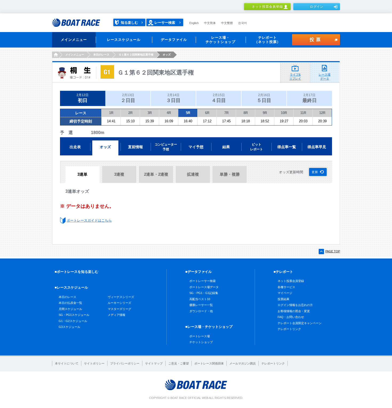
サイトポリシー (94, 363)
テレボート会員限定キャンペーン (300, 323)
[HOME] (55, 55)
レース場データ (324, 76)
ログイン (317, 7)
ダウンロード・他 (201, 311)
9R (265, 113)
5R (188, 113)
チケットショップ (201, 342)
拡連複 (193, 174)
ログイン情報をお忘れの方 (295, 305)
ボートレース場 (199, 336)
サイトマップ (154, 363)
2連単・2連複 (156, 174)
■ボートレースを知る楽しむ (76, 272)
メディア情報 (116, 314)
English (194, 23)
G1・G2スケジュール (73, 321)
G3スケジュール (69, 326)
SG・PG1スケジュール (74, 314)
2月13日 (128, 98)
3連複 (119, 174)
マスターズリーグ (119, 309)
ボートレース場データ (204, 287)
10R (284, 113)
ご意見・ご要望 (178, 363)
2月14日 (173, 98)
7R (226, 113)
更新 (315, 172)
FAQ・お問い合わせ (291, 317)
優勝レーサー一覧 (201, 305)
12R (322, 113)
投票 (316, 39)
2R (130, 113)
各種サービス (286, 287)
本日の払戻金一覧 (70, 302)
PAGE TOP (332, 251)
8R (245, 113)
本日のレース (67, 297)
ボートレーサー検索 (202, 281)
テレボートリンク (289, 329)
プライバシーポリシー (124, 363)
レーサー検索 (164, 23)
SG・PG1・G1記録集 (203, 293)
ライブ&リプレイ (295, 76)
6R (207, 113)
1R (111, 113)
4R (169, 113)
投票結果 (283, 299)
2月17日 (309, 98)
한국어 (242, 23)
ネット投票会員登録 (267, 7)
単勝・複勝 (230, 174)
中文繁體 (227, 23)
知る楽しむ (129, 23)
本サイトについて (66, 363)
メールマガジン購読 (242, 363)
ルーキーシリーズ (119, 302)
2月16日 (264, 98)
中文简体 (210, 23)
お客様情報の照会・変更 (294, 311)
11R (303, 113)
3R (149, 113)
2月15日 (218, 98)
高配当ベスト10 (199, 299)
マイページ (285, 293)
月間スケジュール (70, 309)
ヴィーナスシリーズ (121, 297)
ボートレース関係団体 (209, 363)
